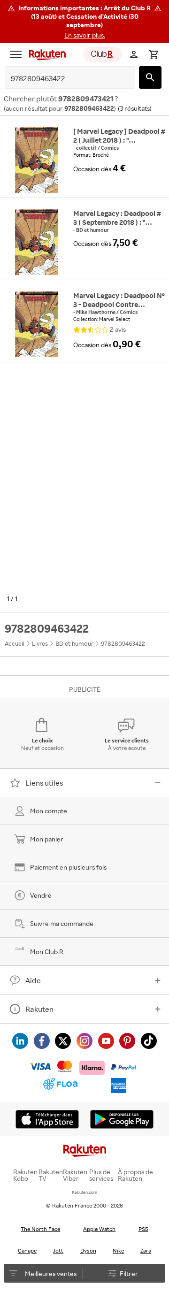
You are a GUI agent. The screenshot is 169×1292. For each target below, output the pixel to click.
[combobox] (62, 78)
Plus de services (101, 1175)
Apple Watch (99, 1228)
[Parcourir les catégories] (16, 54)
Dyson (88, 1250)
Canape (27, 1250)
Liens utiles (44, 782)
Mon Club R (46, 952)
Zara (145, 1250)
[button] (84, 21)
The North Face (40, 1228)
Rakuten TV (50, 1175)
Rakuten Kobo (25, 1175)
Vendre (41, 895)
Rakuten (39, 1009)
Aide (33, 980)
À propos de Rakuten (135, 1175)
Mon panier (46, 839)
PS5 (143, 1228)
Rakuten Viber (75, 1175)
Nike (118, 1250)
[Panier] (153, 54)
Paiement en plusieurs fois (68, 867)
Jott (58, 1250)
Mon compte (48, 811)
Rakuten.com (84, 1192)
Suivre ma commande (61, 923)
